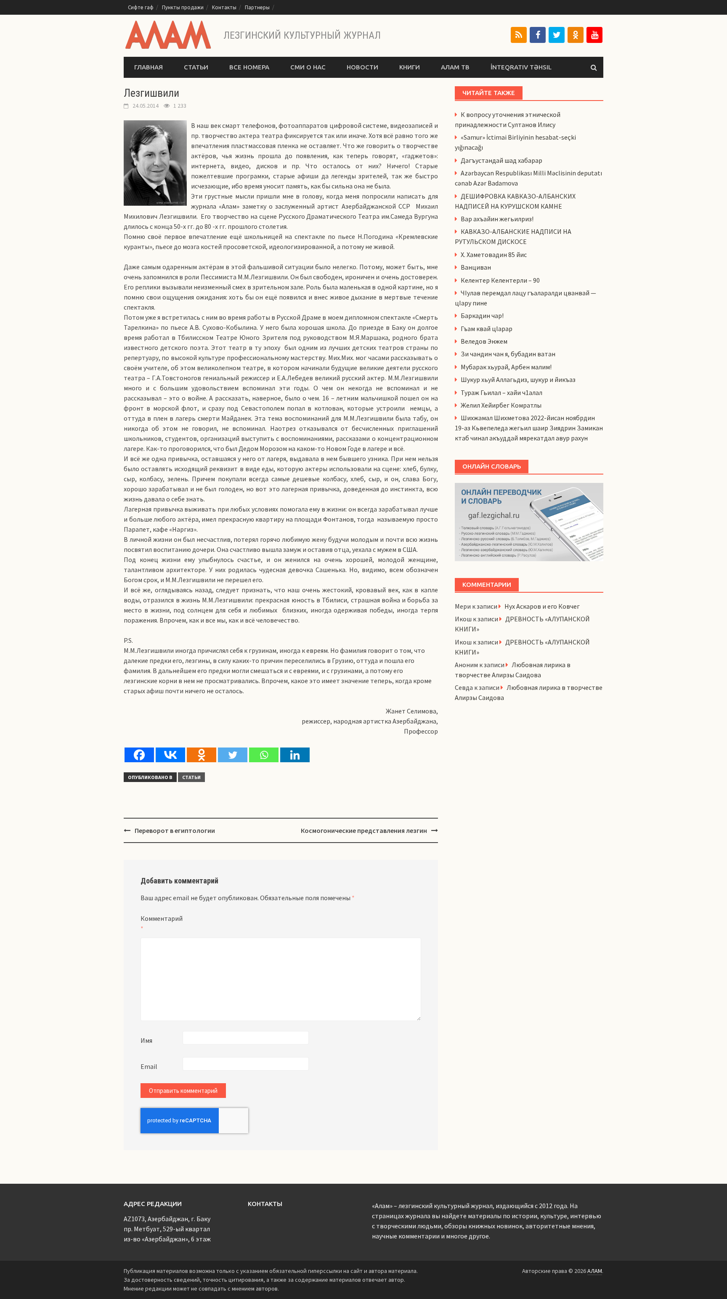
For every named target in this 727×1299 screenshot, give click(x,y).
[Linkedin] (295, 755)
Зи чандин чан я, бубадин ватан (508, 354)
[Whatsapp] (264, 755)
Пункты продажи (183, 7)
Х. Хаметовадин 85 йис (494, 254)
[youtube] (594, 35)
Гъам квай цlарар (486, 328)
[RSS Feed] (519, 35)
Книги (409, 67)
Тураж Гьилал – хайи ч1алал (501, 392)
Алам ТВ (455, 67)
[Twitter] (557, 35)
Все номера (249, 67)
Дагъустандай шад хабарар (501, 160)
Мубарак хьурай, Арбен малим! (506, 367)
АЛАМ (594, 1271)
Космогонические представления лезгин (364, 830)
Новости (362, 67)
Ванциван (476, 267)
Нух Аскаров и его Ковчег (542, 606)
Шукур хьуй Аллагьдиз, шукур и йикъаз (518, 379)
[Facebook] (538, 35)
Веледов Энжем (484, 341)
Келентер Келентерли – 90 (500, 280)
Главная (148, 67)
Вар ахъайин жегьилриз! (497, 219)
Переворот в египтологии (175, 830)
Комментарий (162, 923)
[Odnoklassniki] (201, 755)
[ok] (576, 35)
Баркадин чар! (482, 315)
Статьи (196, 67)
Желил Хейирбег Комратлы (501, 405)
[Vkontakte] (170, 755)
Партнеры (257, 7)
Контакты (224, 7)
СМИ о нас (308, 67)
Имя (146, 1040)
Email (149, 1066)
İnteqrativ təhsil (521, 67)
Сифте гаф (141, 7)
